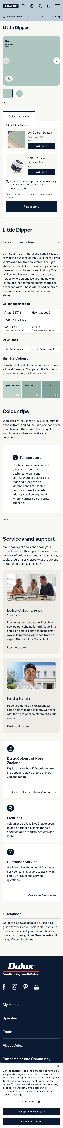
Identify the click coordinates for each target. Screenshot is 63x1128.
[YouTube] (36, 986)
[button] (16, 349)
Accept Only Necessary (31, 1111)
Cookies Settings (31, 1101)
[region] (31, 1095)
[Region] (31, 6)
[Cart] (49, 6)
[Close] (58, 1066)
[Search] (23, 6)
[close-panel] (57, 6)
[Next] (56, 60)
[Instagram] (15, 986)
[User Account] (40, 6)
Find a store (31, 206)
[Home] (5, 16)
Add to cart (41, 146)
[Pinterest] (25, 986)
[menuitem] (11, 1004)
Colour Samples (19, 116)
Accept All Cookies (31, 1121)
